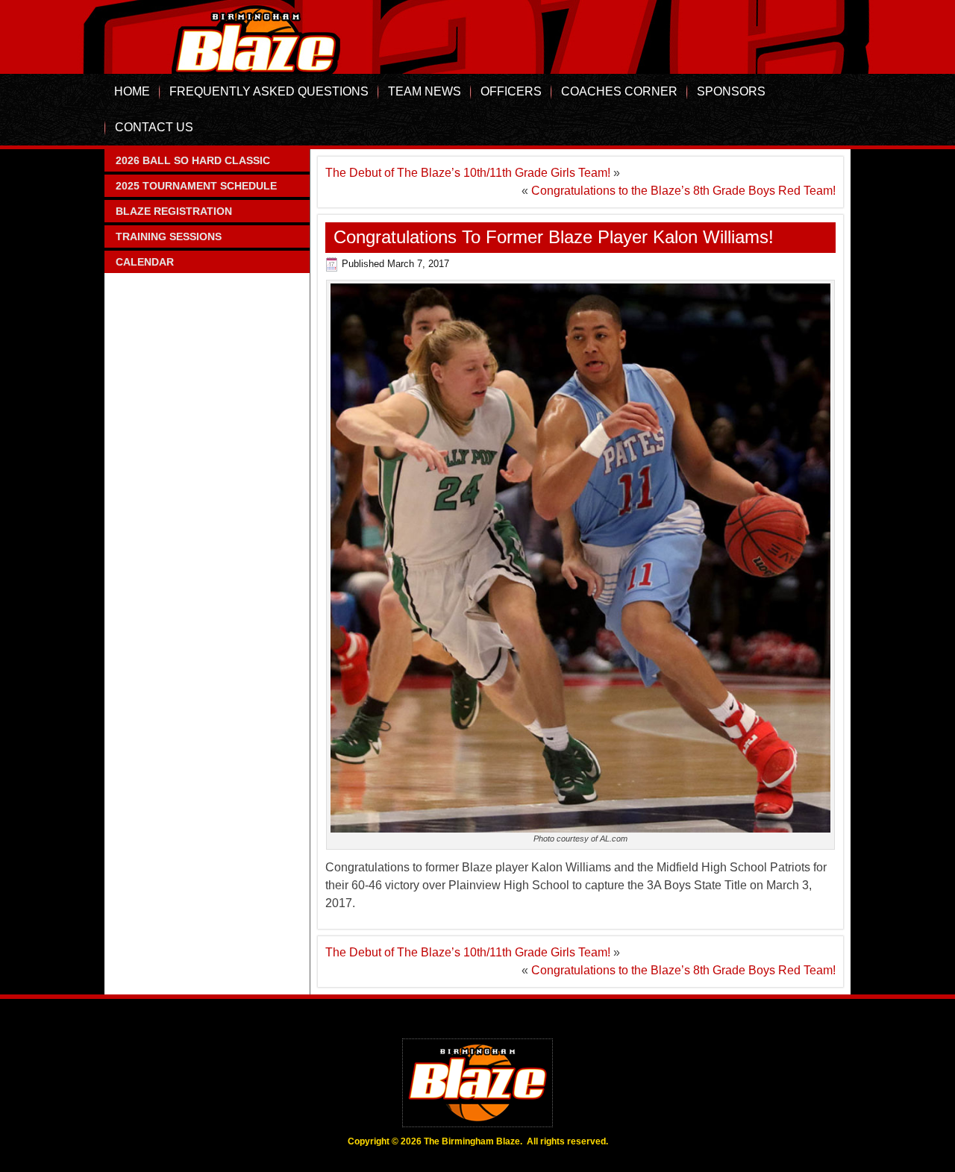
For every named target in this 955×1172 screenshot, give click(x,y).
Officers (511, 91)
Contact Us (154, 127)
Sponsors (731, 91)
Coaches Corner (619, 91)
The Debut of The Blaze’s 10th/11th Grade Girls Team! (467, 172)
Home (132, 91)
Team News (424, 91)
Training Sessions (169, 236)
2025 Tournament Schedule (196, 186)
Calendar (145, 262)
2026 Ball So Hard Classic (193, 160)
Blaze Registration (174, 211)
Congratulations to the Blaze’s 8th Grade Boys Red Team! (683, 190)
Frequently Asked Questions (269, 91)
